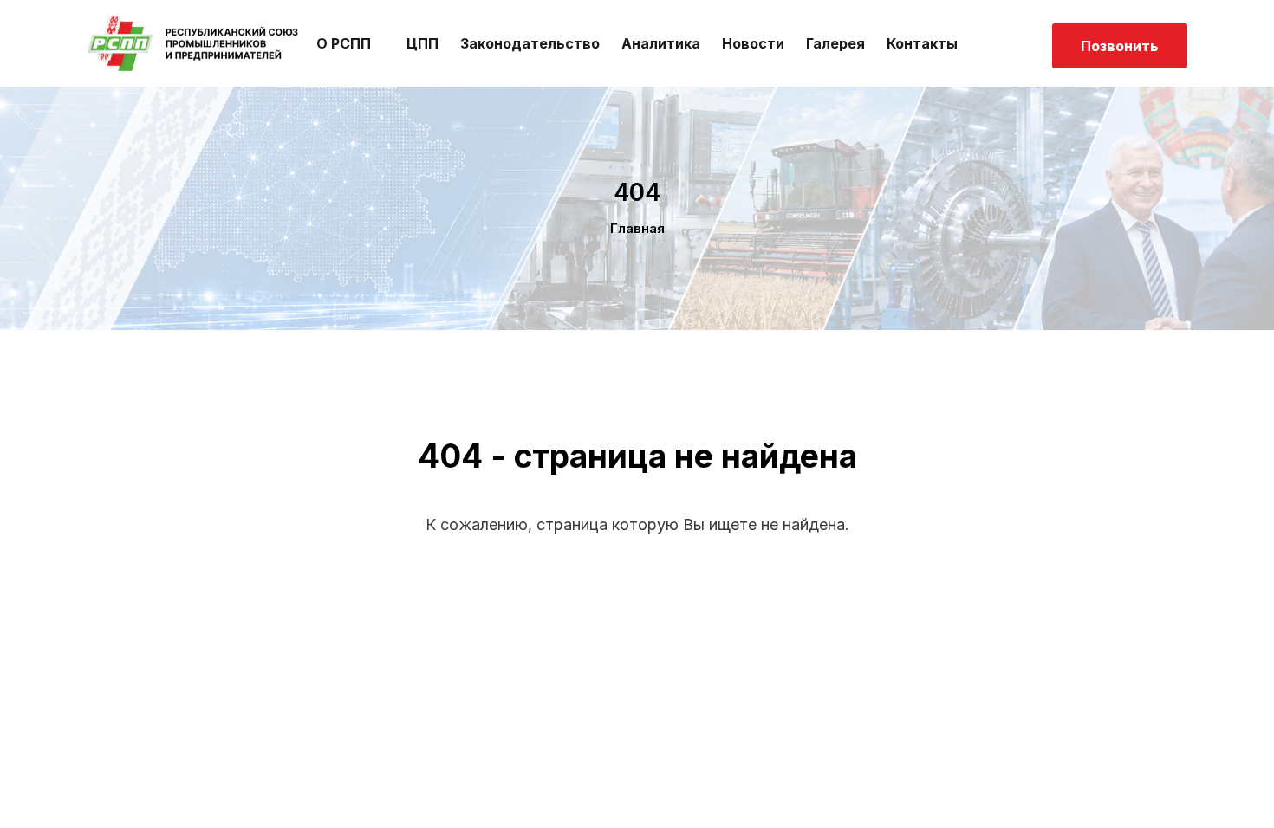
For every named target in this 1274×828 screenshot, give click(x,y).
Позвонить (1120, 46)
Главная (637, 228)
